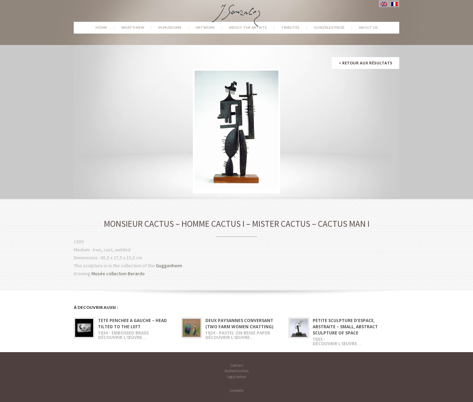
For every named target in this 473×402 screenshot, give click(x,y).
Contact (236, 365)
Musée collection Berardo (118, 273)
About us (368, 27)
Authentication (237, 370)
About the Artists (248, 27)
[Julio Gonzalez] (236, 12)
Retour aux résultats (365, 62)
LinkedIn (236, 390)
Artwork (205, 27)
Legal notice (236, 376)
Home (101, 27)
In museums (169, 27)
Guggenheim (169, 265)
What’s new (132, 27)
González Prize (329, 27)
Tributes (290, 27)
